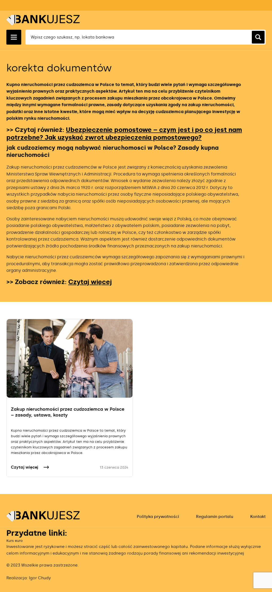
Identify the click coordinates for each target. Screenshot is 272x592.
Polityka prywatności (158, 516)
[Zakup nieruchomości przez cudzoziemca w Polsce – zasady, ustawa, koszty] (70, 358)
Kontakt (258, 516)
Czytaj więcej (90, 282)
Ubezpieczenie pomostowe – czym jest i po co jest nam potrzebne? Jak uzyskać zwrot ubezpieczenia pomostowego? (124, 133)
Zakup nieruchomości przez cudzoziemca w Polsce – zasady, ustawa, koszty (67, 412)
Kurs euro (14, 541)
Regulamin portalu (214, 516)
